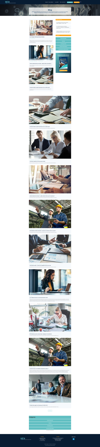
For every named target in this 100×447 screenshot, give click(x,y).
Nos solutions (51, 2)
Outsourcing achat (40, 61)
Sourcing (49, 194)
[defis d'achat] (63, 68)
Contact (70, 2)
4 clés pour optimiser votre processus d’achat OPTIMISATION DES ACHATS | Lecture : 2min (63, 32)
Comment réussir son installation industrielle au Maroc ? (39, 368)
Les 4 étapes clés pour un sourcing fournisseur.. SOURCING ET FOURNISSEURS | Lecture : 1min (62, 27)
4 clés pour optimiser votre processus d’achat (37, 161)
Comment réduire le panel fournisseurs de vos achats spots (40, 87)
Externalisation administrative (33, 61)
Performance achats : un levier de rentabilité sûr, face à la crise (40, 265)
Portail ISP (76, 2)
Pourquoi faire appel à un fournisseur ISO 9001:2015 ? (39, 405)
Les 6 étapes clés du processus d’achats (37, 36)
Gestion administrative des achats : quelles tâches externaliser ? (40, 63)
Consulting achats (32, 38)
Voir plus (50, 410)
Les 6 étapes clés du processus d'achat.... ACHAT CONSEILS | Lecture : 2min (62, 23)
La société (56, 2)
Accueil (46, 2)
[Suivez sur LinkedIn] (74, 439)
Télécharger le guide (63, 70)
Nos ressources (62, 2)
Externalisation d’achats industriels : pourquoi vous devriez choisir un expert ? (43, 230)
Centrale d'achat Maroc (33, 367)
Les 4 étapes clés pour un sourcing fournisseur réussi (39, 297)
